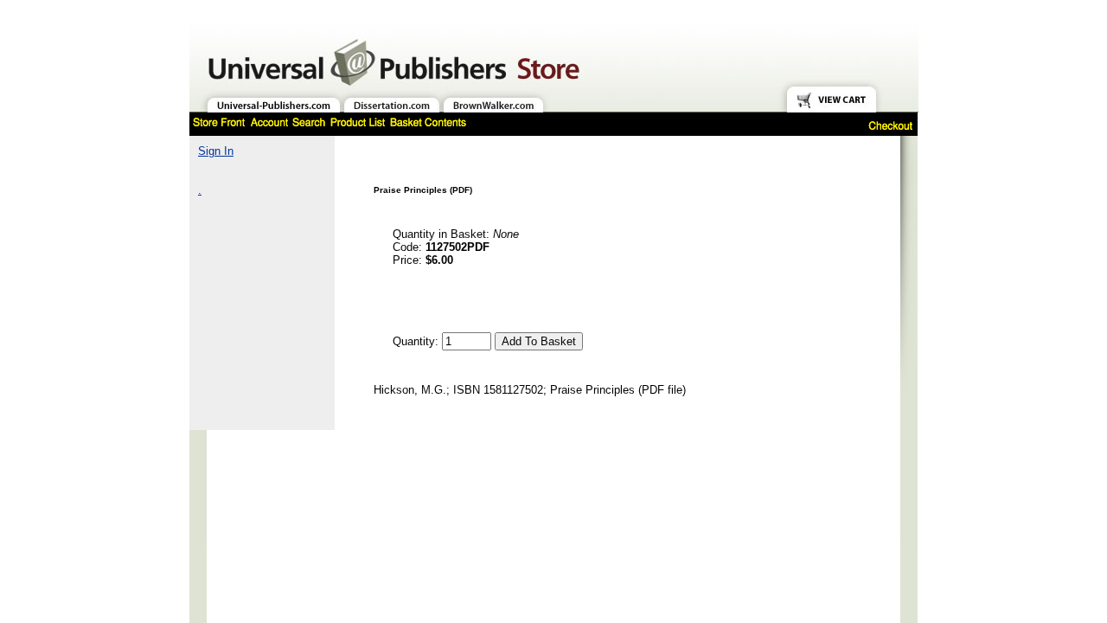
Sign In (216, 151)
